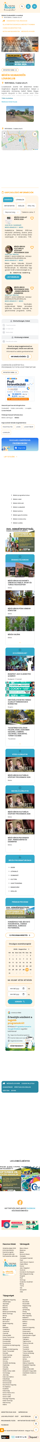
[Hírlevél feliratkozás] (2, 1430)
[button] (20, 140)
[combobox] (5, 212)
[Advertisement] (20, 476)
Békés (10, 17)
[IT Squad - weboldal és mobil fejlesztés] (33, 1437)
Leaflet (36, 149)
